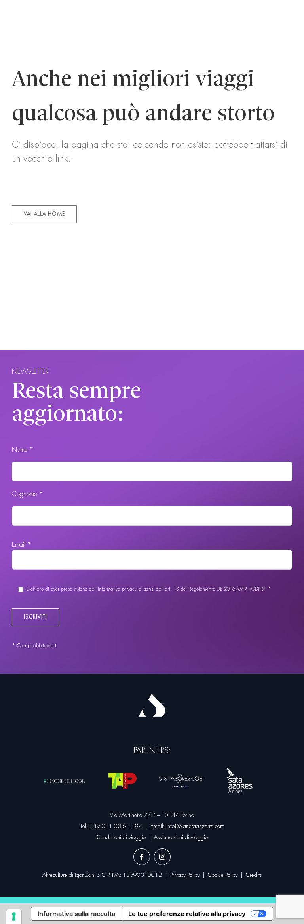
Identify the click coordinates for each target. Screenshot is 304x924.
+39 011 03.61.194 (115, 826)
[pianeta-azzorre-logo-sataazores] (239, 768)
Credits (254, 875)
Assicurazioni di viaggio (181, 837)
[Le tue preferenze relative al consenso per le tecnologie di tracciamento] (13, 916)
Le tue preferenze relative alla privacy (186, 914)
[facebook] (141, 856)
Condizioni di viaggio (121, 837)
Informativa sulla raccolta (76, 914)
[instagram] (162, 856)
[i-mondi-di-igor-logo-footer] (64, 776)
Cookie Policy (223, 875)
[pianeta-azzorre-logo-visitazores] (181, 776)
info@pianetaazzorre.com (195, 826)
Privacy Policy (185, 875)
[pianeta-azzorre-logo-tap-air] (123, 768)
